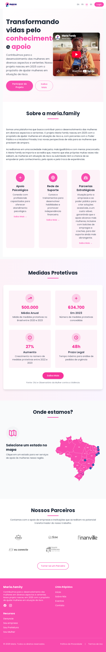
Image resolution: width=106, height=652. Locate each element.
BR (87, 4)
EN (78, 4)
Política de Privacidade (71, 644)
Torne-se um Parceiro (53, 565)
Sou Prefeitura (11, 627)
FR (82, 4)
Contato (59, 605)
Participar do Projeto (19, 85)
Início (58, 592)
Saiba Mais (44, 85)
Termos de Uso (95, 644)
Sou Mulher (9, 631)
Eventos (59, 601)
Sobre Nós (60, 596)
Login (99, 4)
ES (91, 4)
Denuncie (8, 618)
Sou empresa (10, 623)
